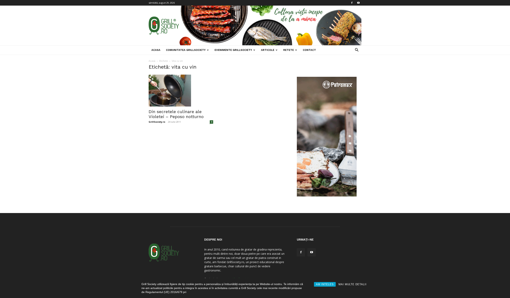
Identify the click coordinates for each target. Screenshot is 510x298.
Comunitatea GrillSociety (186, 49)
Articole (267, 49)
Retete (288, 49)
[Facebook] (352, 3)
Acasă (152, 61)
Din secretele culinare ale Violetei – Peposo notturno (176, 114)
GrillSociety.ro (157, 121)
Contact (309, 49)
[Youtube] (358, 3)
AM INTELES (325, 284)
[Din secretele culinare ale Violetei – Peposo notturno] (181, 91)
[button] (356, 50)
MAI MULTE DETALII (352, 284)
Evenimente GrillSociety (233, 49)
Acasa (155, 49)
